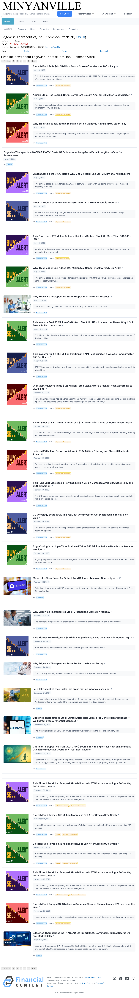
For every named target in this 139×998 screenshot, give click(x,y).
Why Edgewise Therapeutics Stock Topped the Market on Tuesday (72, 296)
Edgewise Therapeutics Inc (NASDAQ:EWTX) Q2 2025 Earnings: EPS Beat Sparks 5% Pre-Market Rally (81, 934)
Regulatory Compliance (63, 85)
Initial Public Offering (62, 258)
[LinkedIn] (127, 982)
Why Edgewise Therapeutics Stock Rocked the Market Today (69, 663)
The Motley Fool (41, 85)
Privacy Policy (86, 983)
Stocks (21, 21)
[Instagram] (133, 982)
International (58, 29)
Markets (8, 21)
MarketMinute (40, 769)
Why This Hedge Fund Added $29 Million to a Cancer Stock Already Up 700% (78, 268)
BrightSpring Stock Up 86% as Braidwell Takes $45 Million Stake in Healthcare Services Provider (83, 548)
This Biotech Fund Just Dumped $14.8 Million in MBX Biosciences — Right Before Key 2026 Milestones (82, 785)
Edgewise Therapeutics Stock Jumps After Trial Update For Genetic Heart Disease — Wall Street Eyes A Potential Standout (81, 719)
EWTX (80, 37)
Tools (45, 21)
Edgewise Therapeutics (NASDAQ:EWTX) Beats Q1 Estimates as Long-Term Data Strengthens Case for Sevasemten (63, 154)
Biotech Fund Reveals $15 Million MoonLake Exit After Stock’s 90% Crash (76, 815)
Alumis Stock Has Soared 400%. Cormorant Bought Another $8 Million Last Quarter (82, 94)
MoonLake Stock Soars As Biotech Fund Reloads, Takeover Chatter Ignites (77, 578)
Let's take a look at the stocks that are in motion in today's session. (73, 689)
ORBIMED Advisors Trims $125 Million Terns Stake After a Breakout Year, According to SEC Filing (82, 387)
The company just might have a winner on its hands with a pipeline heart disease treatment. (77, 673)
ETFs (33, 21)
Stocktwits (39, 597)
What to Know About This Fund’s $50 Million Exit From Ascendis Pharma (76, 202)
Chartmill (9, 164)
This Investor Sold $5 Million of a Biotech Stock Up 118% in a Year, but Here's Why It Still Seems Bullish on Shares (83, 324)
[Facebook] (121, 982)
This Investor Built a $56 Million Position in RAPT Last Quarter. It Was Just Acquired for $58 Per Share (83, 355)
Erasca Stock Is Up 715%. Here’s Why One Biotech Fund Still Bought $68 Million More (83, 173)
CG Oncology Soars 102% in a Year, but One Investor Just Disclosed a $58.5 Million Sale (80, 516)
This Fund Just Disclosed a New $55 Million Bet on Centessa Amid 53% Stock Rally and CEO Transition (83, 484)
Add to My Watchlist (52, 47)
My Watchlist (107, 13)
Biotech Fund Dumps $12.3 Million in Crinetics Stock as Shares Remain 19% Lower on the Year (84, 906)
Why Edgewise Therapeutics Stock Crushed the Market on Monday (73, 611)
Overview (22, 29)
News (32, 29)
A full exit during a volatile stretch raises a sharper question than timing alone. (70, 647)
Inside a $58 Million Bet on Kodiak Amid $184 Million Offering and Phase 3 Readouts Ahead (81, 453)
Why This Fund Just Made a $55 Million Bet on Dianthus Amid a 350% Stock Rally (81, 123)
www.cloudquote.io (93, 977)
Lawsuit (58, 834)
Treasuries (73, 29)
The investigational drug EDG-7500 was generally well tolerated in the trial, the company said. (78, 731)
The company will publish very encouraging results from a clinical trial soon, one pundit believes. (79, 622)
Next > (33, 61)
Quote (26, 51)
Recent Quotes (84, 13)
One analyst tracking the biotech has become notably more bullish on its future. (71, 306)
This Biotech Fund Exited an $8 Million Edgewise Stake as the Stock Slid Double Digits (83, 637)
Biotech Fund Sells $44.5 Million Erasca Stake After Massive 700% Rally (75, 66)
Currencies (44, 29)
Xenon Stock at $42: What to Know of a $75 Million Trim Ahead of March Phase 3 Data (83, 422)
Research (104, 51)
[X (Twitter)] (114, 982)
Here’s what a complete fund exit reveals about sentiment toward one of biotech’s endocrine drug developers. (85, 917)
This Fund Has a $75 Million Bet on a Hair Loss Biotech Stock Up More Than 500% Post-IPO (83, 238)
